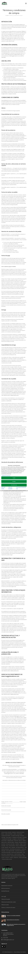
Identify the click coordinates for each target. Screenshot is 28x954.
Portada (7, 15)
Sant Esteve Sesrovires (19, 850)
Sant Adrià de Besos (20, 847)
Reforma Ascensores (5, 888)
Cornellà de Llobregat (15, 835)
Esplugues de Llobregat (17, 837)
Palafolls (17, 844)
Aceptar (14, 477)
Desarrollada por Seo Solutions (20, 952)
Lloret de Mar (4, 840)
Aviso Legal (3, 896)
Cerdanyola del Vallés (5, 835)
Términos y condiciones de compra (8, 907)
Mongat (16, 842)
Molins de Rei (4, 842)
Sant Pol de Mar (17, 854)
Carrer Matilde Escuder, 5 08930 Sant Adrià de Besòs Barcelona (8, 934)
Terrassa (7, 857)
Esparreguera (8, 837)
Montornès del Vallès (10, 844)
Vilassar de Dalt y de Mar (7, 859)
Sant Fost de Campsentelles (16, 852)
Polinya (17, 845)
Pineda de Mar (12, 845)
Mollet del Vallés (11, 842)
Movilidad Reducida (5, 891)
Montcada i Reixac (22, 842)
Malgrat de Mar (10, 840)
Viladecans (16, 857)
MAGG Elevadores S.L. (9, 952)
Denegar (14, 481)
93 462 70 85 (5, 937)
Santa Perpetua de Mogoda (16, 855)
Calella (14, 833)
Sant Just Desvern (10, 854)
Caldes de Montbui (8, 833)
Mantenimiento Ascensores (6, 885)
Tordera (11, 857)
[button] (26, 3)
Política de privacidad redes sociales (8, 902)
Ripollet (6, 847)
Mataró (24, 840)
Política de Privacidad (5, 899)
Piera (7, 845)
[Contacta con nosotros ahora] (7, 871)
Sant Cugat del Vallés (10, 850)
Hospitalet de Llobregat (6, 839)
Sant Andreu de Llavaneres (15, 849)
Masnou (20, 840)
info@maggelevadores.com (8, 939)
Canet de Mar (19, 833)
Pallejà (21, 844)
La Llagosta (14, 839)
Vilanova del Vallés (23, 857)
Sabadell (13, 847)
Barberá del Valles (20, 832)
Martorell (16, 840)
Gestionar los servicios (6, 475)
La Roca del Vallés (20, 839)
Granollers (24, 837)
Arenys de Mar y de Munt (6, 832)
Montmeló (3, 844)
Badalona (14, 832)
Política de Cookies (5, 904)
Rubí (10, 847)
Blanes (2, 833)
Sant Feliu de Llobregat (5, 852)
